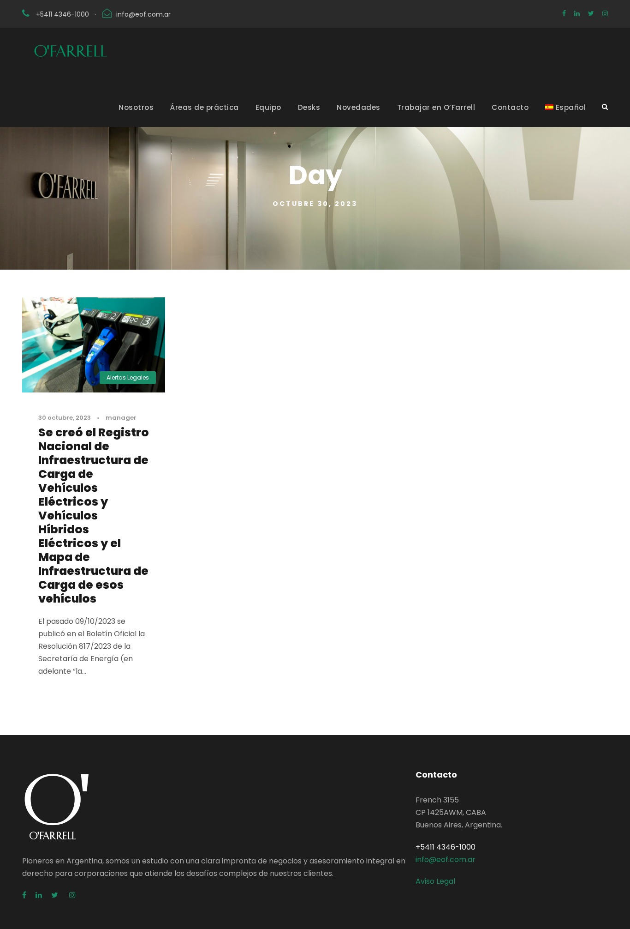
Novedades (358, 107)
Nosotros (136, 107)
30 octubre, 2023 (64, 417)
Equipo (268, 107)
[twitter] (591, 13)
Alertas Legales (128, 377)
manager (121, 417)
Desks (309, 107)
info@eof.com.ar (143, 14)
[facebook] (564, 13)
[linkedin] (577, 13)
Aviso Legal (435, 881)
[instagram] (605, 13)
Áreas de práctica (204, 107)
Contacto (510, 107)
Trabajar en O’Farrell (436, 107)
